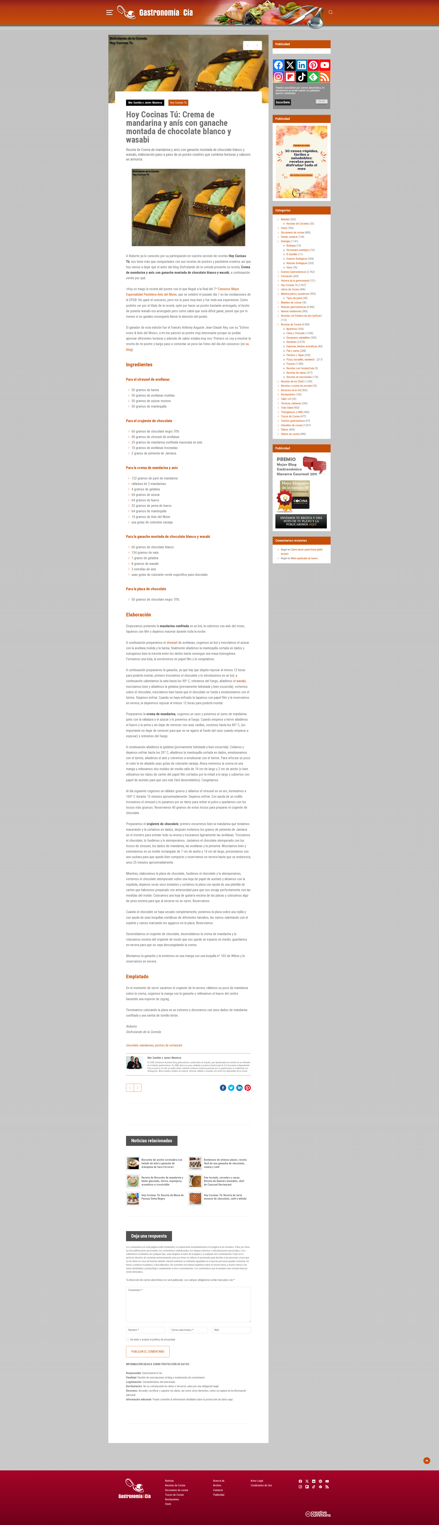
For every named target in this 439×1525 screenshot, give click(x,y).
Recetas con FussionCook (300, 368)
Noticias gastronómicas (293, 307)
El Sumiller (292, 254)
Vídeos (284, 429)
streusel (172, 643)
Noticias (169, 1480)
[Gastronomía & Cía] (155, 12)
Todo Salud (287, 407)
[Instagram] (300, 1486)
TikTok (301, 76)
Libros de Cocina (290, 289)
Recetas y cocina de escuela (296, 385)
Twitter (290, 65)
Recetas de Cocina (291, 324)
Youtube (324, 65)
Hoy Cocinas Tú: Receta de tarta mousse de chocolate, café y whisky (225, 1197)
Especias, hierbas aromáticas (301, 346)
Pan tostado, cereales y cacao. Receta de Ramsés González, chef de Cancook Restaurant (224, 1181)
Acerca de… (219, 1480)
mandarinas (147, 1045)
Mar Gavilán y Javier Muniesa (145, 102)
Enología (285, 241)
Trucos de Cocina (290, 416)
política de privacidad (163, 1339)
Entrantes (291, 342)
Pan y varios (292, 350)
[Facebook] (300, 1481)
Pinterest (313, 65)
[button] (109, 12)
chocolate (132, 1045)
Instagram (278, 77)
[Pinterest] (320, 1481)
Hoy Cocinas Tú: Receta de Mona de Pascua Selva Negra (162, 1197)
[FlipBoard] (307, 1486)
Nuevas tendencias (291, 311)
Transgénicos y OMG (292, 412)
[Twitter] (307, 1481)
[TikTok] (313, 1486)
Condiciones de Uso (261, 1485)
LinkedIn (301, 65)
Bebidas (285, 219)
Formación (286, 276)
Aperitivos (291, 329)
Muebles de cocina (291, 302)
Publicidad (218, 1494)
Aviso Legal (257, 1480)
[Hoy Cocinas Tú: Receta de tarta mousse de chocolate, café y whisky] (196, 1199)
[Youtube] (327, 1481)
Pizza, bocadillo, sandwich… (301, 359)
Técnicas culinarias (291, 403)
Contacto (218, 1490)
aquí (230, 1399)
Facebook (278, 65)
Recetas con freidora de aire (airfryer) (301, 315)
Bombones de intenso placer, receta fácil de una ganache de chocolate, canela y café (225, 1163)
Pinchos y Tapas (295, 355)
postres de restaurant (168, 1045)
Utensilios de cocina (291, 425)
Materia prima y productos (295, 293)
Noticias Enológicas (296, 263)
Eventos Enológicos (296, 258)
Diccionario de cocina (292, 232)
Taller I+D (286, 399)
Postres (290, 363)
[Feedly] (320, 1486)
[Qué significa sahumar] (257, 45)
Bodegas (291, 245)
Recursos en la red (291, 390)
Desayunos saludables (298, 337)
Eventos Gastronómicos (293, 272)
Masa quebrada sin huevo (304, 558)
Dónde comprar (289, 236)
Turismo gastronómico (293, 420)
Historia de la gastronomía (295, 280)
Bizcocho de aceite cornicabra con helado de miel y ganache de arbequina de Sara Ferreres (161, 1163)
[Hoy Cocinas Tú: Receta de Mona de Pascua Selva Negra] (133, 1199)
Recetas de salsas (296, 372)
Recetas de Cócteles (297, 223)
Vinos (289, 267)
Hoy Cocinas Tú (178, 102)
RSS (324, 76)
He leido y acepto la (152, 1339)
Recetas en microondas (299, 377)
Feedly (313, 76)
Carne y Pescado (295, 333)
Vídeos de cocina (290, 434)
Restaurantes (288, 394)
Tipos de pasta (294, 298)
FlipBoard (290, 76)
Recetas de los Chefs (292, 381)
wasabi (241, 681)
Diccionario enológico (298, 250)
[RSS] (327, 1486)
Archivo (217, 1485)
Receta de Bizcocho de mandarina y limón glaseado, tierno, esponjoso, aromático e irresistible (162, 1181)
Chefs (284, 228)
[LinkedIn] (313, 1481)
